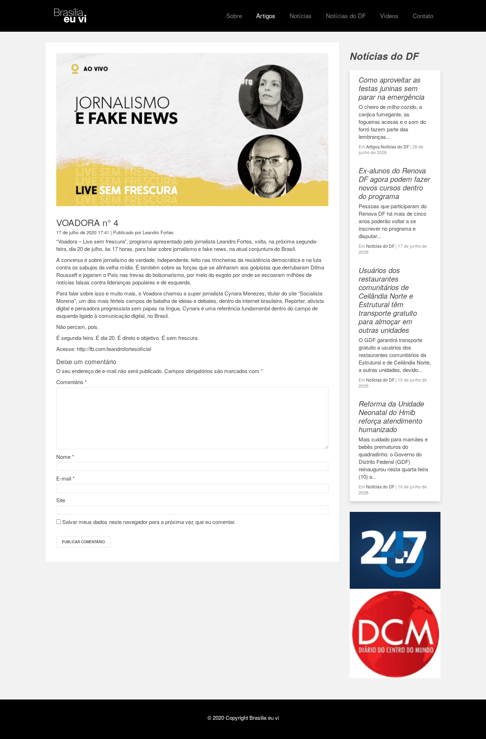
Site (60, 500)
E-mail (65, 478)
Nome (65, 456)
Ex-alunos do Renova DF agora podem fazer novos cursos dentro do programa (394, 183)
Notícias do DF (395, 146)
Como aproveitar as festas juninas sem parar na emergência (391, 88)
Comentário (71, 382)
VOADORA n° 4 (87, 222)
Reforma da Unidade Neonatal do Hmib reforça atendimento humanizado (391, 416)
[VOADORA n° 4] (192, 202)
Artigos (373, 146)
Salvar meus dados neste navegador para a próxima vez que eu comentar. (149, 521)
